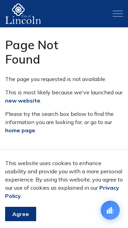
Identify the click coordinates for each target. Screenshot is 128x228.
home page (20, 130)
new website (22, 100)
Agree (20, 214)
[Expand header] (118, 13)
